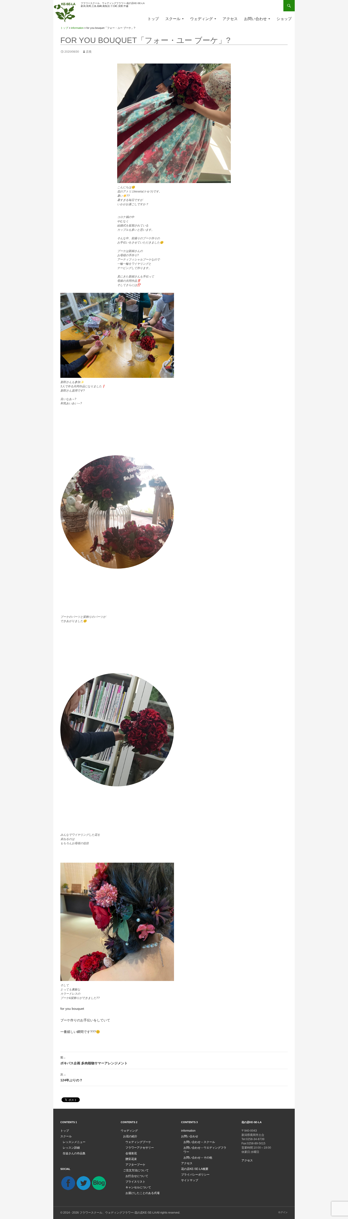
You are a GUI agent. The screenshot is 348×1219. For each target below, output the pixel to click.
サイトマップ (189, 1180)
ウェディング (201, 19)
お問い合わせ (255, 19)
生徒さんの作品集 (74, 1153)
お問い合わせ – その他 (197, 1157)
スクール (172, 19)
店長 (89, 51)
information (77, 27)
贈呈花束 (131, 1159)
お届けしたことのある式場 (142, 1193)
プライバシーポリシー (195, 1174)
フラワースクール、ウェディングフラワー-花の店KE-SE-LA (118, 1212)
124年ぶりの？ (71, 1077)
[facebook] (68, 1183)
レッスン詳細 (71, 1147)
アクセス (230, 19)
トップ (153, 19)
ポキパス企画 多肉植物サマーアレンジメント (94, 1060)
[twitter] (83, 1183)
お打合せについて (136, 1176)
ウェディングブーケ (138, 1142)
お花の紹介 (130, 1136)
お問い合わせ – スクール (199, 1142)
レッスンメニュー (74, 1142)
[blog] (99, 1183)
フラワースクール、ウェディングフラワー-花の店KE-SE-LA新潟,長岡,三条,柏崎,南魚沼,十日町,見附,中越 (113, 4)
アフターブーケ (135, 1164)
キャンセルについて (138, 1187)
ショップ (284, 19)
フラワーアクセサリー (139, 1147)
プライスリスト (135, 1181)
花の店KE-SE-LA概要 (194, 1169)
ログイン (283, 1212)
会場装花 (131, 1153)
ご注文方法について (136, 1170)
